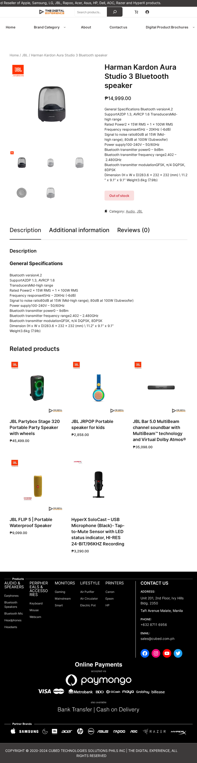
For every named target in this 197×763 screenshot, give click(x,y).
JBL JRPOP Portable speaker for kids (92, 424)
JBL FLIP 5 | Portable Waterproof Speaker (31, 522)
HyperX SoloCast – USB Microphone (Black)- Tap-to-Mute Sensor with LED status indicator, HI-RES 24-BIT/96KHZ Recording (97, 531)
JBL (25, 55)
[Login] (147, 12)
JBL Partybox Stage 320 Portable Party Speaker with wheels (35, 427)
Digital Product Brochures (167, 27)
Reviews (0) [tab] (133, 230)
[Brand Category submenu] (65, 27)
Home (14, 55)
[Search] (115, 12)
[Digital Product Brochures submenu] (194, 27)
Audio (130, 211)
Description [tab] (25, 230)
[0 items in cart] (136, 12)
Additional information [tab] (79, 230)
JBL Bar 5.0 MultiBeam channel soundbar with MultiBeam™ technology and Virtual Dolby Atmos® (159, 430)
